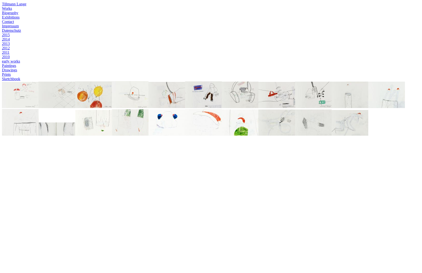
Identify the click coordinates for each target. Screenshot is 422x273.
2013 (6, 44)
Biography (10, 13)
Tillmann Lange (14, 4)
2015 (6, 35)
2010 (6, 57)
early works (11, 61)
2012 (6, 48)
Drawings (9, 70)
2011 (6, 52)
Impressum (10, 26)
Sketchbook (11, 79)
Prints (6, 74)
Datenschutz (11, 30)
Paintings (9, 66)
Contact (8, 22)
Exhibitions (11, 17)
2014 (6, 39)
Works (7, 8)
